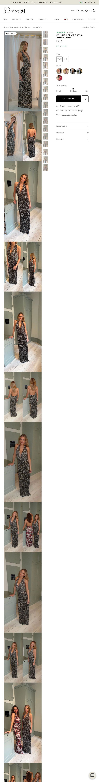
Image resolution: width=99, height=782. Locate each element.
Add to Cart (69, 99)
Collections (91, 19)
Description (61, 126)
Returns (59, 139)
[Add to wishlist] (85, 98)
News (5, 19)
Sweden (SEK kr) (86, 2)
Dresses (56, 19)
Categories (29, 19)
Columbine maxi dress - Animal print (32, 27)
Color (58, 66)
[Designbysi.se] (14, 10)
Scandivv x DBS (77, 19)
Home (5, 27)
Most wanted (16, 19)
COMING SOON (43, 19)
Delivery (60, 132)
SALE (66, 19)
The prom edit (13, 27)
